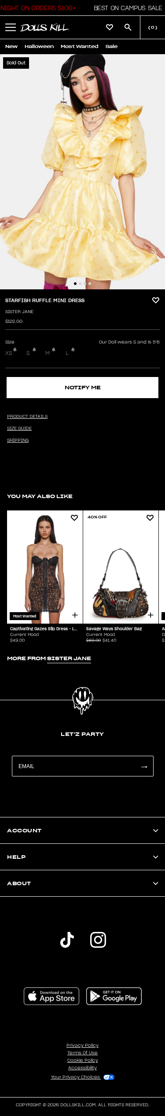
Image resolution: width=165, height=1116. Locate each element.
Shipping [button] (18, 440)
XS (8, 353)
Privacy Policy (82, 1045)
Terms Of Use (82, 1053)
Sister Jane (19, 312)
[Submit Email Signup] (144, 766)
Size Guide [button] (19, 428)
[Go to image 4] (89, 283)
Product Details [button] (27, 416)
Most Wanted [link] (80, 46)
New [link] (11, 46)
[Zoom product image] (82, 171)
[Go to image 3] (85, 283)
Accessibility (82, 1068)
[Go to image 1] (75, 283)
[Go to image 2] (80, 283)
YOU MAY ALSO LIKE (40, 496)
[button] (125, 7)
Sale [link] (111, 46)
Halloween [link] (39, 46)
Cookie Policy (82, 1060)
